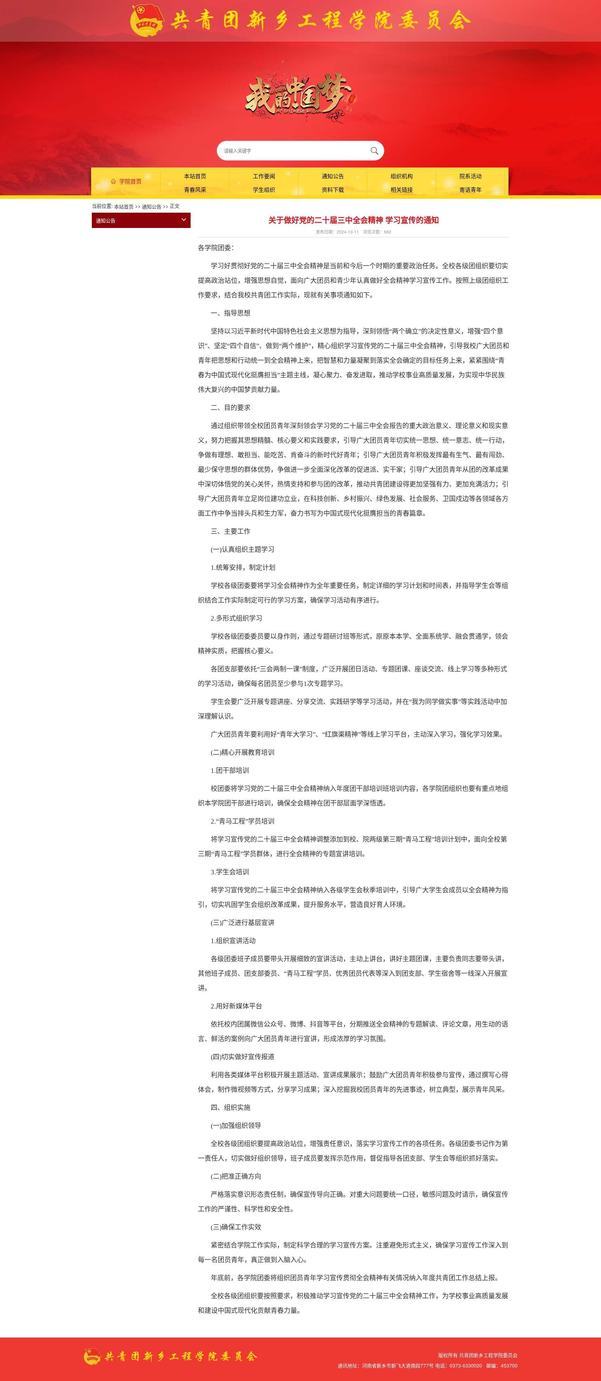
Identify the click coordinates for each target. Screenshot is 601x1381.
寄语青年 (470, 190)
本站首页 (195, 176)
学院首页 (130, 181)
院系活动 (470, 176)
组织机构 (402, 176)
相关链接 (402, 190)
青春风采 (195, 190)
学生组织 (264, 190)
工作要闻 (264, 176)
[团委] (300, 19)
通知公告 (333, 176)
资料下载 (333, 190)
